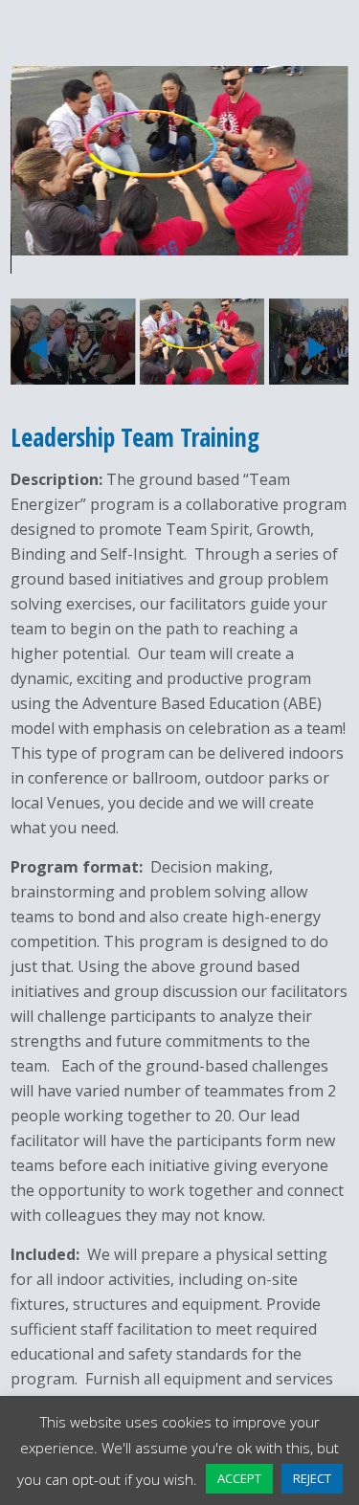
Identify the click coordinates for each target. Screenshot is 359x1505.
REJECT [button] (312, 1478)
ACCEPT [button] (239, 1478)
